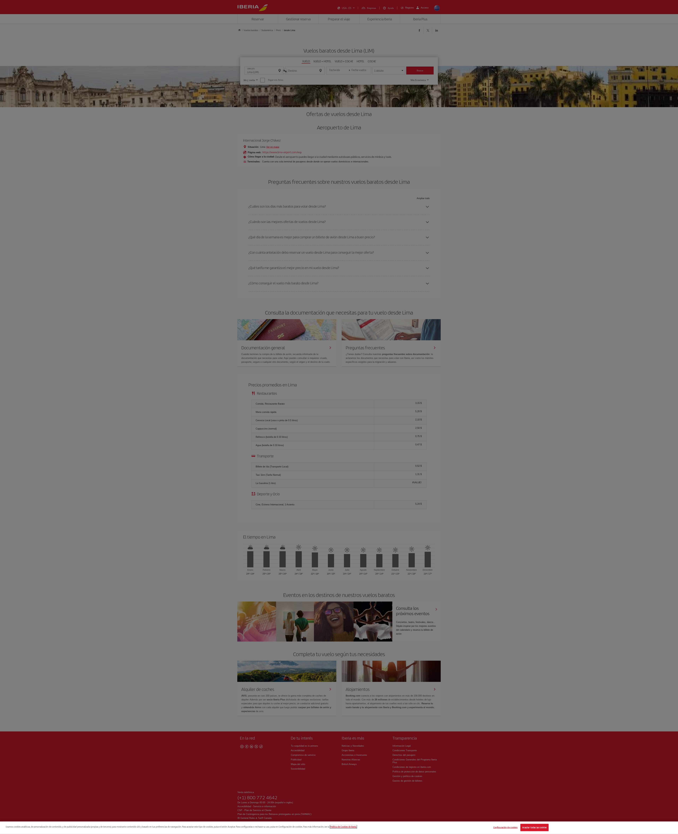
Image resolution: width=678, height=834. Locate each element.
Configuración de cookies (505, 827)
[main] (339, 827)
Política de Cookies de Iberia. (343, 826)
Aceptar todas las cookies (534, 827)
